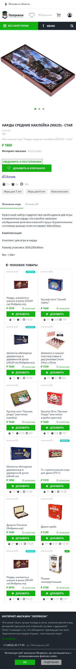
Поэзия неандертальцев (51, 580)
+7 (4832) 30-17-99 (14, 645)
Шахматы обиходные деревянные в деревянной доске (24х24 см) (19, 471)
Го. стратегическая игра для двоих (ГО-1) (55, 471)
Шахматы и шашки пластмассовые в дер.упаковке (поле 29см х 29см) (52, 357)
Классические (59, 191)
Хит (67, 551)
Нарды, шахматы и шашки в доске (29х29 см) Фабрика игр (19, 301)
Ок (25, 662)
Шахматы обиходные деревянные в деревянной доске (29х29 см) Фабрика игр (20, 357)
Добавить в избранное (29, 168)
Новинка (30, 272)
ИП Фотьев (8, 176)
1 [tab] (35, 109)
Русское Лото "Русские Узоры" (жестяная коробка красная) (54, 414)
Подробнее (51, 662)
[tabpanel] (38, 70)
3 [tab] (43, 109)
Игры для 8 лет (36, 191)
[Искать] (72, 26)
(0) (3, 134)
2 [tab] (39, 109)
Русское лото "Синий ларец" (53, 301)
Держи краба (48, 526)
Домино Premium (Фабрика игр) (16, 526)
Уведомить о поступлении (22, 161)
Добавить (22, 314)
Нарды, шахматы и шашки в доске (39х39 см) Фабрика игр (19, 580)
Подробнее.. (9, 638)
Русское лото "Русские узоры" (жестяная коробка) (19, 414)
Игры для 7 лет (13, 191)
